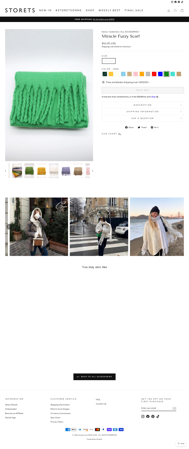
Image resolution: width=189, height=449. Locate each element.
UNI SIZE (108, 60)
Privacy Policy (57, 422)
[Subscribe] (174, 408)
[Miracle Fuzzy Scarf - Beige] (21, 349)
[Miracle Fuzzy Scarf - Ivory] (14, 349)
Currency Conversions (61, 413)
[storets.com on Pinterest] (152, 416)
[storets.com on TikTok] (157, 416)
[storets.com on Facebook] (147, 416)
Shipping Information (60, 404)
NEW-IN (45, 10)
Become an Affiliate (14, 413)
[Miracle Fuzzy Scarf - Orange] (28, 349)
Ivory (117, 74)
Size (104, 56)
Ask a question (143, 118)
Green (166, 74)
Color (110, 69)
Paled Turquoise (172, 74)
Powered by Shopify (94, 439)
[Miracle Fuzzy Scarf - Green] (42, 349)
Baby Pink (135, 74)
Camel (178, 74)
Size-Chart (55, 417)
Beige (129, 74)
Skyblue (123, 74)
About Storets (11, 404)
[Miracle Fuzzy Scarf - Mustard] (11, 349)
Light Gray (148, 74)
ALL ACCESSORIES (129, 31)
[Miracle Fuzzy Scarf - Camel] (26, 352)
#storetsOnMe (69, 10)
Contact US (101, 404)
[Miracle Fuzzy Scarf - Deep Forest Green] (7, 349)
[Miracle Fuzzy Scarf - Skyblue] (18, 349)
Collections (114, 31)
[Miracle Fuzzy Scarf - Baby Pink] (25, 349)
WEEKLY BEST (109, 10)
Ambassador (11, 409)
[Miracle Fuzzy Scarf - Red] (35, 349)
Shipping (106, 46)
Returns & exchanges (60, 409)
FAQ (98, 399)
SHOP (90, 10)
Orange (141, 74)
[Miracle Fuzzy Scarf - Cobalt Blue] (38, 349)
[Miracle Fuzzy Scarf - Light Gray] (31, 349)
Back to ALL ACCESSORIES (96, 377)
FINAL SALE (134, 10)
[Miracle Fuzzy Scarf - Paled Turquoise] (45, 349)
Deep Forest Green (104, 74)
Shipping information (143, 111)
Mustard (111, 74)
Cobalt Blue (160, 74)
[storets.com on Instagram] (142, 416)
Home (104, 31)
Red (154, 74)
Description (143, 105)
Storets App (10, 417)
